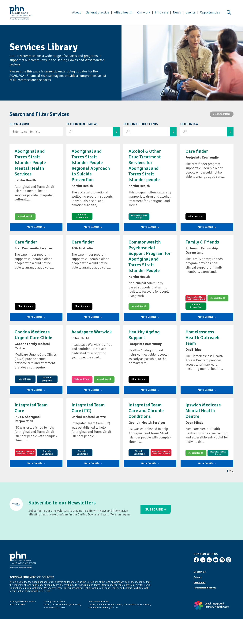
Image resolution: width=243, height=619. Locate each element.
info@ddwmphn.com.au (22, 601)
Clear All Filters (221, 113)
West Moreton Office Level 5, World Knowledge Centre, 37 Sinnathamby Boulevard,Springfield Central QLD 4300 (119, 604)
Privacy (198, 577)
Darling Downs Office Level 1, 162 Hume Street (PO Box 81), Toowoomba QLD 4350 (62, 604)
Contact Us (200, 571)
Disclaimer (199, 582)
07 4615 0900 (16, 604)
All (71, 132)
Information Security (205, 587)
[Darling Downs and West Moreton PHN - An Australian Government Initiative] (20, 12)
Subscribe (154, 509)
